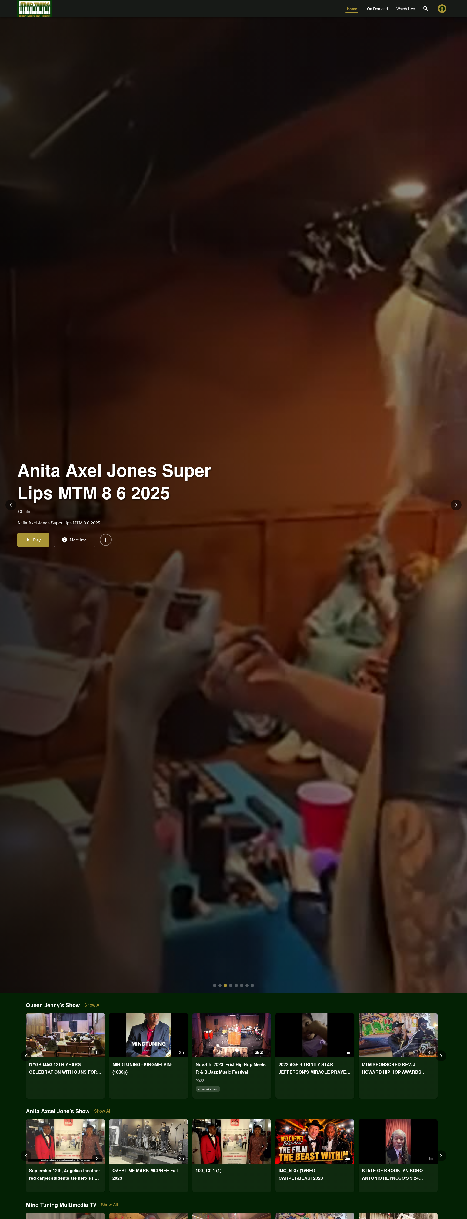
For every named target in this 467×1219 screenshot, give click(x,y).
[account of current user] (442, 8)
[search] (425, 8)
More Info (78, 551)
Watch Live (405, 8)
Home (352, 8)
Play (37, 551)
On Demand (377, 8)
